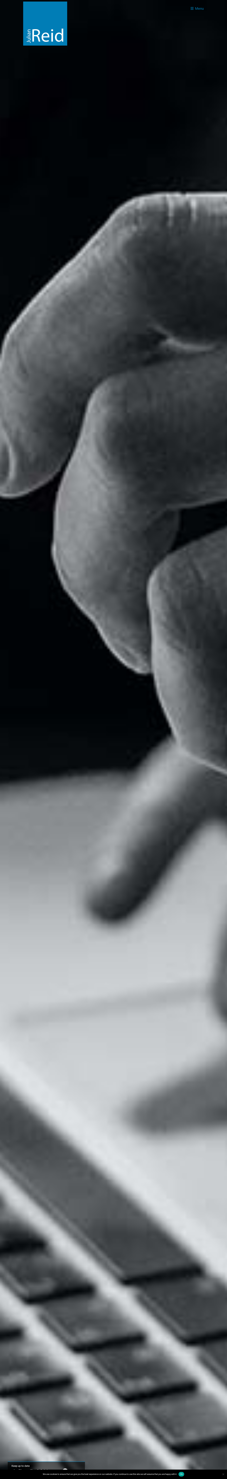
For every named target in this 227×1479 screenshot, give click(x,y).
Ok (181, 1474)
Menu (199, 8)
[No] (223, 1474)
